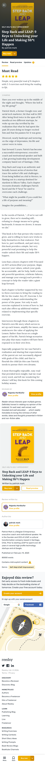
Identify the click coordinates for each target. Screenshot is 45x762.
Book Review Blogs (10, 746)
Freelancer (6, 723)
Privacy (12, 673)
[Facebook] (7, 665)
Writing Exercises (9, 731)
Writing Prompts (9, 742)
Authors (5, 693)
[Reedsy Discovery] (7, 661)
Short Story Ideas (9, 738)
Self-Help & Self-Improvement (15, 27)
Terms (4, 673)
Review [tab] (5, 62)
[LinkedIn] (12, 665)
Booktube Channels (10, 749)
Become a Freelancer (11, 696)
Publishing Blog (8, 712)
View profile (36, 394)
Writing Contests (9, 735)
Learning (6, 715)
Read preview (32, 488)
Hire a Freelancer (9, 700)
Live (3, 719)
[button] (4, 758)
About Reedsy (8, 704)
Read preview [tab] (16, 62)
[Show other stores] (14, 53)
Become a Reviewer (10, 681)
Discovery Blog (8, 685)
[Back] (4, 5)
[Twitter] (3, 665)
